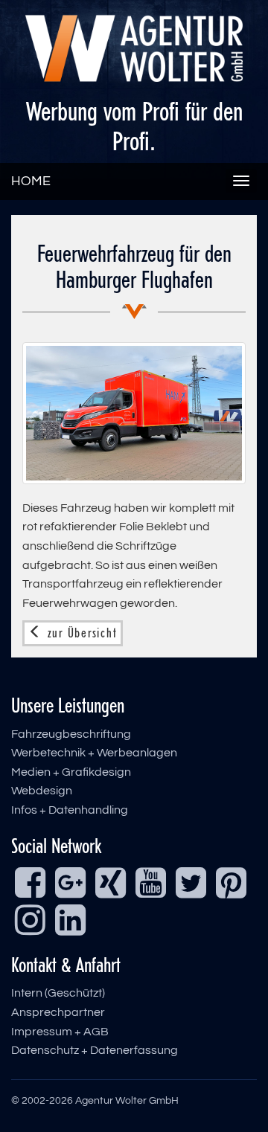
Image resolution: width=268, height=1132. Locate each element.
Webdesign (41, 791)
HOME (31, 181)
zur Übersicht (80, 633)
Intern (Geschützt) (58, 993)
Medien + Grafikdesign (71, 772)
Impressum (41, 1032)
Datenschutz (45, 1050)
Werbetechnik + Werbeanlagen (94, 753)
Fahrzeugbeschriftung (71, 734)
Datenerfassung (134, 1050)
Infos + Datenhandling (69, 810)
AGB (96, 1032)
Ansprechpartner (58, 1012)
